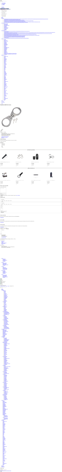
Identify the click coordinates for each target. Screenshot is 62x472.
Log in (1, 471)
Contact (2, 242)
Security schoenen (5, 263)
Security (2, 274)
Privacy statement (3, 243)
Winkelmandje (3, 7)
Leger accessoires (3, 270)
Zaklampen (4, 277)
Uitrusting (3, 266)
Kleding (2, 258)
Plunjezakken (4, 273)
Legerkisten (4, 265)
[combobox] (3, 1)
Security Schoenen (5, 275)
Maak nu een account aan (2, 470)
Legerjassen (4, 261)
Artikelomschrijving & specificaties (5, 136)
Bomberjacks (4, 259)
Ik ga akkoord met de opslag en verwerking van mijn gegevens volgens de (10, 195)
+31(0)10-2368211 (4, 3)
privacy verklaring (18, 195)
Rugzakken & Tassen (5, 268)
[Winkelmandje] (0, 184)
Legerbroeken (4, 260)
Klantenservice (3, 241)
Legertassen (4, 271)
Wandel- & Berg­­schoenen (5, 264)
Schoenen (3, 262)
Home (2, 103)
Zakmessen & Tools (5, 269)
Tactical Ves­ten (4, 267)
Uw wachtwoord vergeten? (8, 470)
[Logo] (5, 9)
